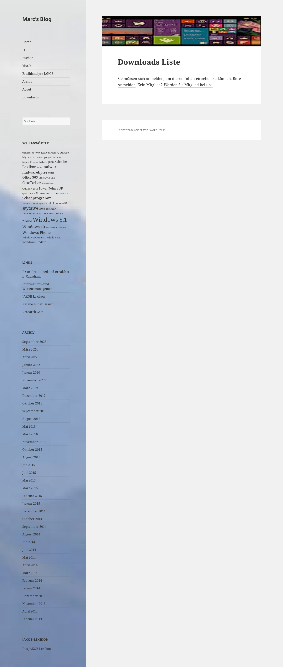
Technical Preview (31, 213)
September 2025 (34, 342)
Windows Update (34, 242)
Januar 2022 (31, 365)
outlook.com (48, 183)
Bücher (27, 58)
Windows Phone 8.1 (34, 237)
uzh (66, 213)
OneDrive (31, 182)
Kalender (60, 162)
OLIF (53, 177)
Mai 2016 (29, 426)
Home (26, 42)
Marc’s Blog (37, 19)
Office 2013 (44, 177)
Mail (39, 167)
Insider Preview (30, 162)
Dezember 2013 (33, 596)
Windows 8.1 (50, 219)
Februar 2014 (32, 580)
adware (64, 152)
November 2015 (34, 442)
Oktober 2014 (32, 519)
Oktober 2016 (32, 403)
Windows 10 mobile (56, 227)
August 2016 (31, 419)
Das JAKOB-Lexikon (36, 649)
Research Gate (33, 312)
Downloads (30, 97)
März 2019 (30, 388)
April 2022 (30, 357)
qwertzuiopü (28, 193)
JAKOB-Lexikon (33, 296)
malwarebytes (34, 172)
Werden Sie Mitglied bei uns (188, 84)
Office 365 (30, 177)
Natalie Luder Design (38, 304)
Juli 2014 (28, 542)
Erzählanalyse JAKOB (38, 73)
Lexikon (29, 166)
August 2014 (31, 534)
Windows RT (54, 237)
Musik (26, 66)
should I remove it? (55, 203)
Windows (27, 221)
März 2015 (30, 488)
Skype (42, 208)
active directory (49, 152)
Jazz (51, 162)
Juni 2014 (29, 550)
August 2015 (31, 457)
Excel (58, 157)
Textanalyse (48, 213)
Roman (40, 193)
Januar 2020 (31, 372)
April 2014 (30, 565)
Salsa (47, 193)
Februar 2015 (32, 496)
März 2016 (30, 434)
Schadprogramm (37, 197)
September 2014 (34, 526)
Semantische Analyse (33, 203)
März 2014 (30, 573)
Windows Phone (36, 232)
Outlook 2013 (30, 188)
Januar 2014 (31, 588)
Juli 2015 (28, 465)
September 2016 (34, 411)
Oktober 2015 (32, 449)
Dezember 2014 (33, 511)
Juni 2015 (29, 473)
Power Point (47, 188)
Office (51, 172)
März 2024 (30, 349)
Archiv (27, 81)
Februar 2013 (32, 619)
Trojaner (58, 213)
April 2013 (30, 611)
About (26, 89)
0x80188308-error (31, 152)
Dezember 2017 (33, 395)
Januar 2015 (31, 503)
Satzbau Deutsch (59, 193)
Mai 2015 (29, 480)
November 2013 (34, 604)
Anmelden (127, 84)
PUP (60, 188)
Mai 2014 (29, 557)
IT (23, 50)
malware (50, 166)
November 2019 (34, 380)
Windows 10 (33, 226)
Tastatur (51, 208)
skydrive (30, 208)
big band (27, 157)
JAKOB (43, 162)
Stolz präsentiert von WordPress (141, 130)
